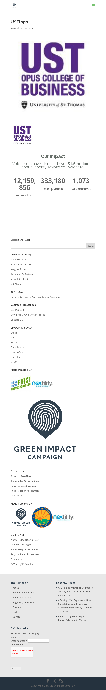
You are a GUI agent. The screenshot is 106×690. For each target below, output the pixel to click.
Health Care (17, 352)
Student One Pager (21, 544)
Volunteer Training (22, 597)
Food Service (17, 347)
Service (14, 337)
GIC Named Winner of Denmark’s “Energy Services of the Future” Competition (75, 591)
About (16, 587)
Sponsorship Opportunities (25, 481)
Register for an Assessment (25, 490)
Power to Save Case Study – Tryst (28, 485)
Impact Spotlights (20, 279)
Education (16, 357)
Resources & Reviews (22, 274)
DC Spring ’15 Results (22, 564)
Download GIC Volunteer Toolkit (28, 314)
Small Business (18, 259)
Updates (17, 612)
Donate (16, 616)
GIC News (16, 283)
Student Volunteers (21, 264)
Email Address (19, 640)
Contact (17, 607)
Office (14, 332)
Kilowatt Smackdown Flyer (24, 539)
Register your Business (25, 602)
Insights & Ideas (19, 269)
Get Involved (17, 309)
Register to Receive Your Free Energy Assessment (36, 296)
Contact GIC (17, 319)
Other (14, 361)
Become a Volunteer (23, 592)
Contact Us (16, 495)
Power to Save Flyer (21, 476)
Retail (14, 342)
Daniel (16, 28)
